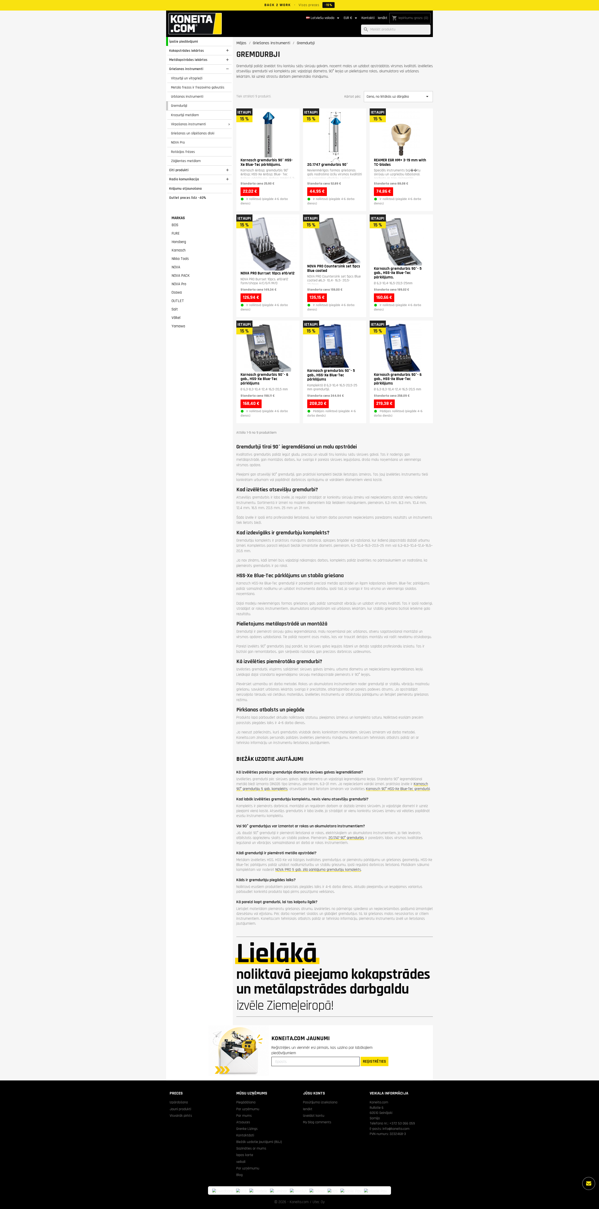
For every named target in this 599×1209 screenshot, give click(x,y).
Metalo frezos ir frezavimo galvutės (197, 87)
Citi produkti (179, 170)
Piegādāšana (246, 1102)
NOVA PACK (181, 275)
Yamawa (178, 326)
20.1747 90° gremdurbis (346, 837)
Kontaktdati (245, 1135)
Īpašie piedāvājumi (183, 41)
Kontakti (368, 17)
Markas (178, 218)
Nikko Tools (180, 258)
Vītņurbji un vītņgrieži (186, 78)
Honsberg (179, 241)
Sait (175, 309)
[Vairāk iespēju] (588, 1183)
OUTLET (178, 300)
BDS (175, 225)
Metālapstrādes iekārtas (188, 59)
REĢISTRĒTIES (374, 1061)
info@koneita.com (396, 1128)
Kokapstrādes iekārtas (186, 50)
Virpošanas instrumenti (188, 124)
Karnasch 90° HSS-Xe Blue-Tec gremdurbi (398, 788)
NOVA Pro (178, 142)
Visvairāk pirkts (181, 1115)
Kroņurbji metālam (185, 115)
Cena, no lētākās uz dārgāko (398, 96)
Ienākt (382, 17)
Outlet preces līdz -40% (187, 197)
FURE (176, 233)
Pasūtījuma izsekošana (320, 1102)
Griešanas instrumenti (186, 69)
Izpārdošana (179, 1102)
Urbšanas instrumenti (187, 96)
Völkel (176, 317)
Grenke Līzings (247, 1128)
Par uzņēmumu (247, 1109)
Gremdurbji (179, 105)
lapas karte (244, 1155)
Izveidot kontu (313, 1115)
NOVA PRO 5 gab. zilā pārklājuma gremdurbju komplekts (318, 869)
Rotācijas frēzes (183, 151)
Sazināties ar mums (251, 1148)
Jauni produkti (180, 1109)
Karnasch (179, 250)
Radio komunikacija (184, 179)
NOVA (176, 267)
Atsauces (243, 1122)
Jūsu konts (314, 1093)
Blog (239, 1174)
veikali (240, 1161)
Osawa (177, 292)
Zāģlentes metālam (186, 161)
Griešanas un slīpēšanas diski (192, 133)
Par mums (244, 1115)
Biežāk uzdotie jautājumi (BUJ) (259, 1141)
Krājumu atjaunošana (185, 188)
